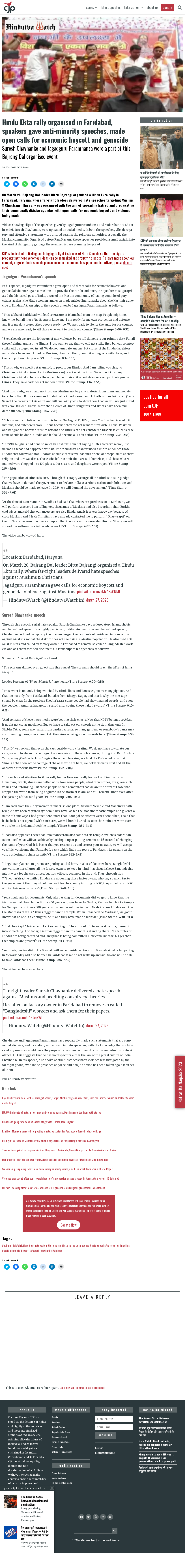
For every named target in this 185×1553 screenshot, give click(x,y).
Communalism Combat (105, 1453)
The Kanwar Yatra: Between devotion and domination (154, 1420)
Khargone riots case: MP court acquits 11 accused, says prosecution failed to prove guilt (157, 1457)
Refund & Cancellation (62, 1452)
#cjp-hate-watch (38, 1245)
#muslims (125, 1245)
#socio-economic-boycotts (16, 1250)
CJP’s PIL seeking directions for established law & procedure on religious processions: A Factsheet (53, 1188)
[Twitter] (88, 1517)
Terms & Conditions (61, 1442)
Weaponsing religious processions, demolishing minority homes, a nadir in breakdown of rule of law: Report (57, 1169)
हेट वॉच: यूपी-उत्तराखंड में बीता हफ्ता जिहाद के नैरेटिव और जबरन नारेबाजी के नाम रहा (156, 1431)
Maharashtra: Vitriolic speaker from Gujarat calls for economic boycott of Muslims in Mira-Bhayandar (55, 1159)
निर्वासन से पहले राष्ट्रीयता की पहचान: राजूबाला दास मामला (156, 1469)
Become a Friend (59, 1437)
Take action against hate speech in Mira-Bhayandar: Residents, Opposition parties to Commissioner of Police (59, 1150)
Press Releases (59, 1473)
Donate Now (69, 1225)
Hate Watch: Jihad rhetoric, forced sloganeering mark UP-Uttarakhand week (156, 1444)
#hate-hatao (54, 1245)
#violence (57, 1250)
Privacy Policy (58, 1447)
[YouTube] (96, 1517)
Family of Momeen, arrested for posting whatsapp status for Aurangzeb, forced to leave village (51, 1131)
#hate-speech (97, 1245)
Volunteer (56, 1422)
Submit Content (59, 1427)
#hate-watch (112, 1245)
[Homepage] (110, 1517)
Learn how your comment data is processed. (82, 1388)
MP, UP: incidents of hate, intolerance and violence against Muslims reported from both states (51, 1112)
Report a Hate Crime (61, 1432)
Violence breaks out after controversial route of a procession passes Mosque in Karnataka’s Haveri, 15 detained (60, 1178)
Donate (55, 1417)
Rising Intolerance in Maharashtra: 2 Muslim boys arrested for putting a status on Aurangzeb (50, 1141)
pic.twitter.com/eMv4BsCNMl (98, 591)
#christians (22, 1245)
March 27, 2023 (97, 600)
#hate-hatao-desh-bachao (75, 1245)
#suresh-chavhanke (41, 1250)
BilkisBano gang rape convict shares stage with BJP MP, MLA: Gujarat (38, 1122)
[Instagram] (103, 1517)
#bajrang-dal (9, 1245)
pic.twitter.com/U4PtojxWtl (23, 1017)
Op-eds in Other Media (62, 1483)
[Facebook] (81, 1517)
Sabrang (99, 1448)
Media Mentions (59, 1478)
